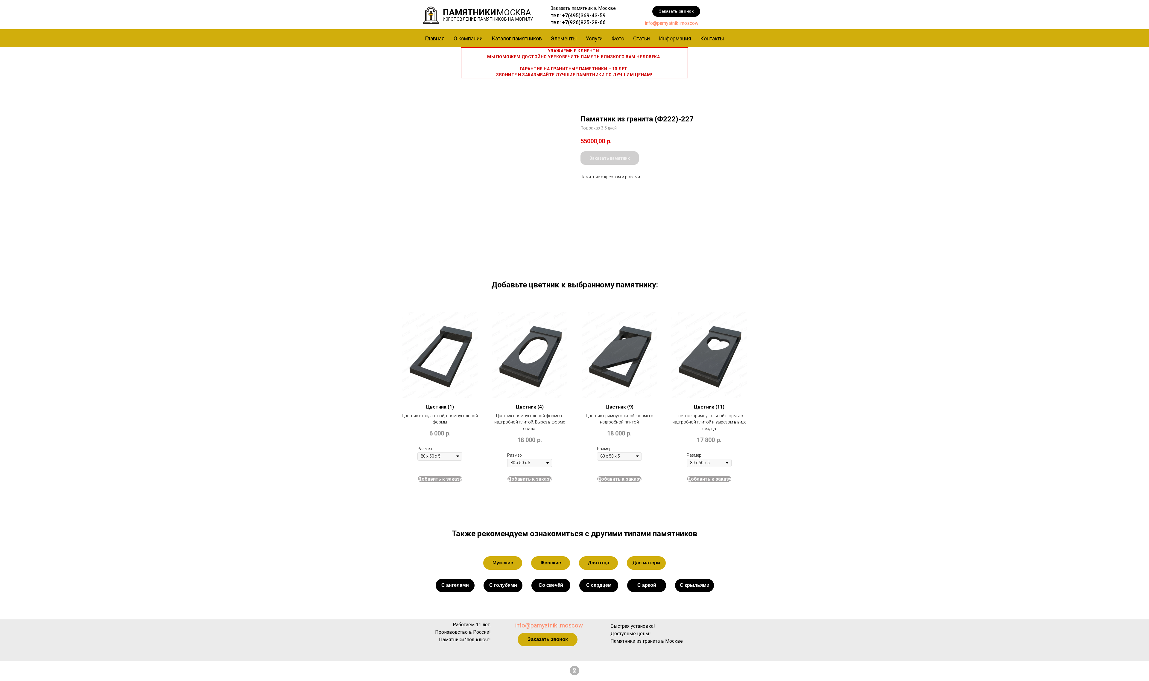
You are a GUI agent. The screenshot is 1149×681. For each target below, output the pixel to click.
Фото (618, 38)
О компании (468, 38)
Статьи (641, 38)
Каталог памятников (517, 38)
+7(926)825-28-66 (584, 22)
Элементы (564, 38)
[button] (676, 11)
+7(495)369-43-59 (584, 15)
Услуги (594, 38)
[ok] (574, 670)
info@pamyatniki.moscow (671, 23)
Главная (435, 38)
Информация (675, 38)
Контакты (712, 38)
